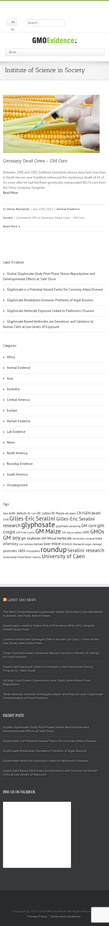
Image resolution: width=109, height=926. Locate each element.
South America (17, 474)
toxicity (36, 557)
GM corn (88, 525)
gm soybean (31, 538)
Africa (11, 357)
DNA (6, 519)
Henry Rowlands (18, 209)
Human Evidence (18, 421)
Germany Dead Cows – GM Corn (35, 161)
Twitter (54, 9)
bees (5, 513)
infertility (10, 543)
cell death (70, 513)
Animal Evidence (68, 209)
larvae (38, 544)
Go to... (13, 52)
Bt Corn (32, 513)
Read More (10, 193)
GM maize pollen (72, 532)
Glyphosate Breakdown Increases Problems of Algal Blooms (50, 300)
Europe (8, 217)
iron (21, 544)
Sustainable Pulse (13, 557)
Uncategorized (17, 485)
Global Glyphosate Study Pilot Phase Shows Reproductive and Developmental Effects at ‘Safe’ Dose (49, 276)
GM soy (11, 537)
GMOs (97, 531)
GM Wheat (48, 538)
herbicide (64, 538)
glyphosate (38, 524)
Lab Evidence (16, 432)
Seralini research (85, 550)
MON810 (66, 544)
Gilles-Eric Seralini (32, 518)
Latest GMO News (22, 600)
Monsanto (78, 544)
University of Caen (63, 556)
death (96, 513)
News (11, 442)
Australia (13, 389)
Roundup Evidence (20, 464)
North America (17, 453)
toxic (28, 557)
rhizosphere (33, 551)
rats (21, 550)
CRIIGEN (83, 513)
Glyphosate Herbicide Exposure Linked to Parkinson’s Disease (50, 311)
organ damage (93, 544)
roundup (54, 549)
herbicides (78, 538)
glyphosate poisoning (68, 526)
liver (47, 543)
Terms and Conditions (66, 916)
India (98, 538)
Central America (18, 400)
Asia (10, 378)
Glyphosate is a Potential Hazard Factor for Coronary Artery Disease (55, 289)
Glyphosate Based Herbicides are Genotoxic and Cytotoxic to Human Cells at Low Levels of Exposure (48, 324)
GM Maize (48, 531)
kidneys (28, 544)
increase (90, 538)
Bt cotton (44, 513)
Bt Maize (58, 513)
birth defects (18, 513)
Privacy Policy (37, 916)
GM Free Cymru (25, 532)
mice (56, 543)
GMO (85, 532)
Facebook (45, 9)
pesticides (10, 551)
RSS (63, 8)
